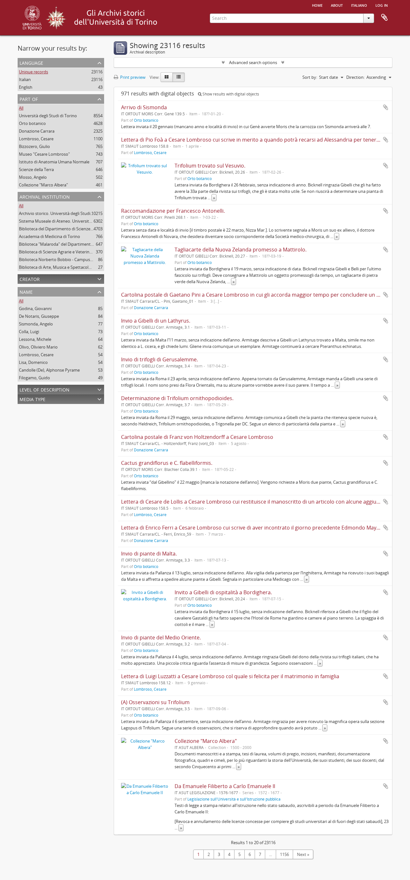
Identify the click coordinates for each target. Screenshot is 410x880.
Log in (381, 4)
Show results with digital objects (230, 94)
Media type (32, 398)
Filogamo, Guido (34, 378)
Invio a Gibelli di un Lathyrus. (155, 320)
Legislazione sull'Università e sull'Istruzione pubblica (234, 799)
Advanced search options (253, 62)
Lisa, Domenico (33, 362)
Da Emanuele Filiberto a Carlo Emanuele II (225, 786)
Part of (29, 98)
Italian (25, 79)
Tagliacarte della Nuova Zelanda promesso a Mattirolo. (241, 249)
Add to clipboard (385, 107)
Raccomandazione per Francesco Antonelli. (173, 210)
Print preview (132, 77)
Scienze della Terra (36, 169)
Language (31, 62)
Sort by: (309, 77)
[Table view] (178, 77)
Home (317, 4)
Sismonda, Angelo (36, 324)
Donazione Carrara (36, 131)
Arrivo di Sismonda (144, 107)
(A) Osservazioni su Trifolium (155, 702)
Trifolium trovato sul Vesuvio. (210, 165)
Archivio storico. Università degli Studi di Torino (63, 213)
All (21, 108)
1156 (284, 854)
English (25, 87)
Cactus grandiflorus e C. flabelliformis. (166, 462)
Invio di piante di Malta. (149, 553)
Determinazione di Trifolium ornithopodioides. (177, 398)
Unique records (33, 72)
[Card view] (166, 77)
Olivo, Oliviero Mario (38, 347)
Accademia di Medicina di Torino (49, 236)
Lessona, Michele (35, 339)
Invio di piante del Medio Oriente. (161, 637)
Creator (30, 278)
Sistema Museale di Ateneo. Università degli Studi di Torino (74, 221)
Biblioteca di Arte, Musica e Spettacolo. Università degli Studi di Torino (85, 267)
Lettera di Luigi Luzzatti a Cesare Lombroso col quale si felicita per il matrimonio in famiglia (230, 676)
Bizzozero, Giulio (34, 146)
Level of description (45, 389)
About (337, 4)
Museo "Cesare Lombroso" (44, 154)
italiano (359, 4)
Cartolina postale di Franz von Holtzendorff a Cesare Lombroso (197, 436)
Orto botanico (32, 123)
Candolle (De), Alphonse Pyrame (49, 370)
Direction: (355, 77)
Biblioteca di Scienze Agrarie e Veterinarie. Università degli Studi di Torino (87, 252)
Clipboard (384, 18)
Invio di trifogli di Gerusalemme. (159, 359)
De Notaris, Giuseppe (39, 316)
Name (26, 291)
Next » (303, 854)
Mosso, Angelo (33, 177)
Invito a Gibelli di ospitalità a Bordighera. (223, 592)
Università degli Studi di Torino (48, 116)
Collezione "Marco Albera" (43, 185)
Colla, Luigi (29, 331)
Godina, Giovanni (35, 308)
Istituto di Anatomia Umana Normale (54, 162)
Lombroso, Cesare (36, 139)
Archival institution (45, 196)
